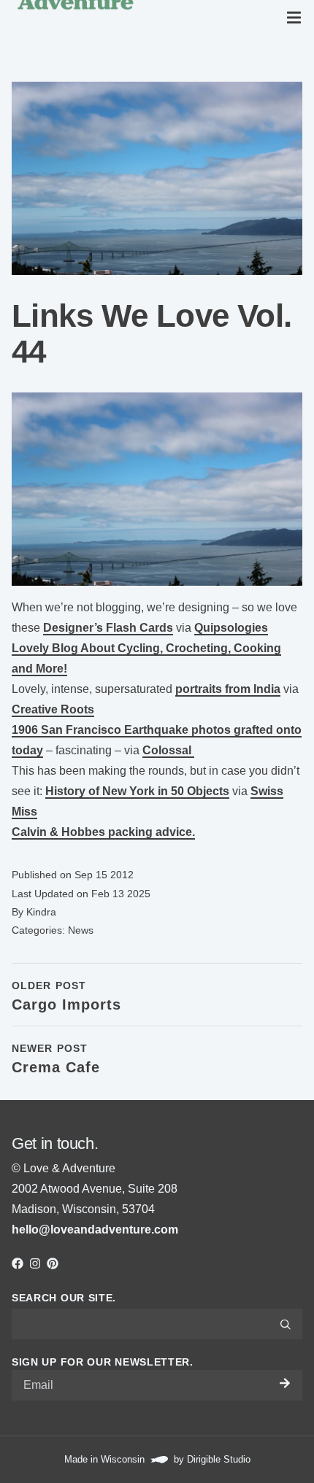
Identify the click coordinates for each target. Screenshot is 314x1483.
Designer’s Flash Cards (108, 628)
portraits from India (227, 689)
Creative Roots (53, 709)
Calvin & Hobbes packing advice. (103, 832)
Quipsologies (231, 628)
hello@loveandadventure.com (95, 1229)
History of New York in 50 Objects (137, 791)
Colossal (168, 750)
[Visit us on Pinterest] (52, 1263)
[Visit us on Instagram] (35, 1263)
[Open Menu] (296, 17)
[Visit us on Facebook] (17, 1263)
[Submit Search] (285, 1324)
